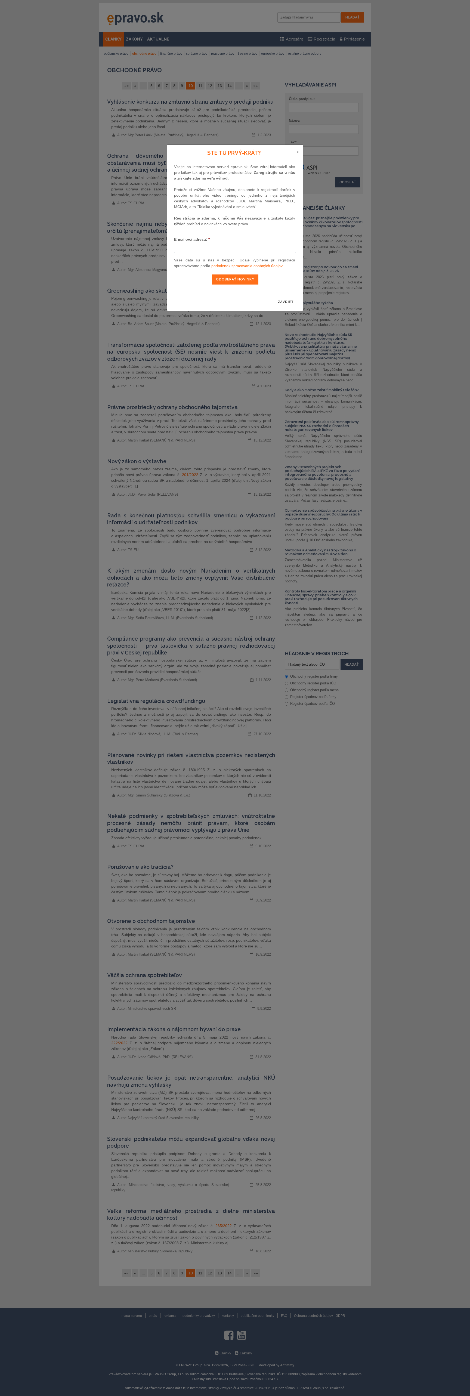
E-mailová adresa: (192, 239)
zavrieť (285, 302)
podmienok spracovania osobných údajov (247, 266)
